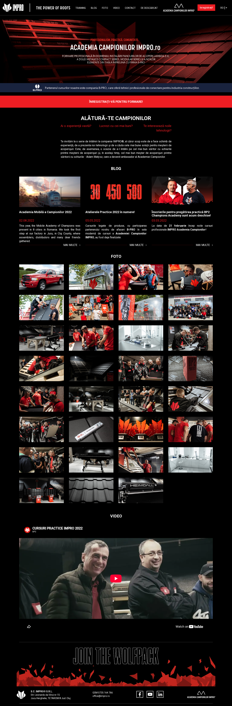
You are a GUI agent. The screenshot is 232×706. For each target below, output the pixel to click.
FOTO (105, 8)
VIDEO (116, 8)
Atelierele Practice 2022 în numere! (110, 212)
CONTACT (130, 8)
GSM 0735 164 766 (103, 692)
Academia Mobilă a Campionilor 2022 (45, 212)
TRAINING (80, 8)
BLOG (94, 8)
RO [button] (222, 7)
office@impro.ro (101, 696)
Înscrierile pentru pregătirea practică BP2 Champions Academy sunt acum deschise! (181, 213)
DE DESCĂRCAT (149, 8)
